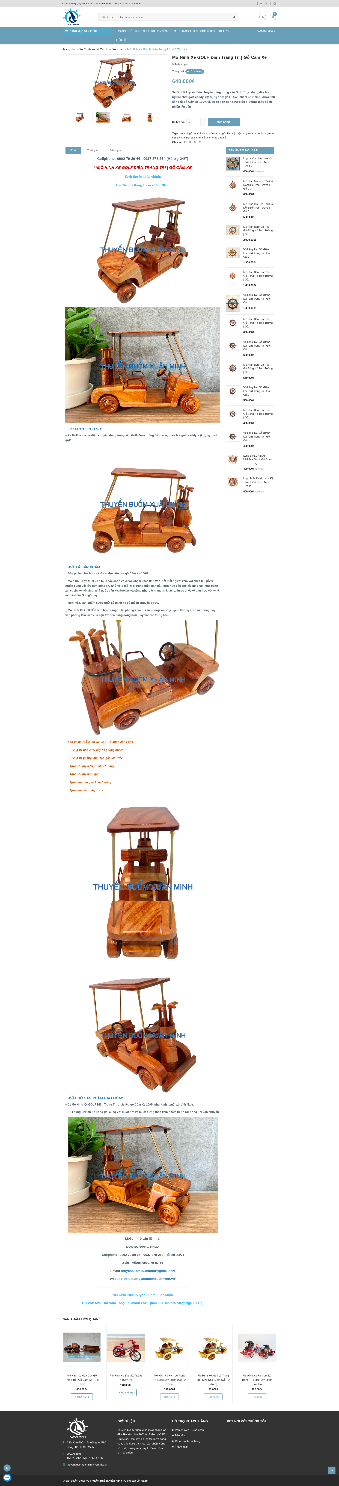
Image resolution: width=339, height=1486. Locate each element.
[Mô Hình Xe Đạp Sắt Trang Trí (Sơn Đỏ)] (126, 1348)
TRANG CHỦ (124, 31)
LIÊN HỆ (121, 40)
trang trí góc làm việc (224, 133)
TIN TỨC (223, 31)
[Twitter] (261, 3)
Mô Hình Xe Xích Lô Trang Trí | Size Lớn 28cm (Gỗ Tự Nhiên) (169, 1379)
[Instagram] (274, 3)
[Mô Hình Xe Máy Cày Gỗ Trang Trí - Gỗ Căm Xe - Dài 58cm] (82, 1348)
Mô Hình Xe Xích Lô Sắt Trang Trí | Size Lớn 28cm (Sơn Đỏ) (257, 1379)
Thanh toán (181, 1446)
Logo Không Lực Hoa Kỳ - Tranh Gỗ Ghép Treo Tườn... (257, 162)
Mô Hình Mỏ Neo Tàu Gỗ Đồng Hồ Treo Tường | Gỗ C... (258, 185)
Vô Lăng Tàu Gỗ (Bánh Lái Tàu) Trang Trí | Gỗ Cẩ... (256, 345)
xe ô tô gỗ (220, 137)
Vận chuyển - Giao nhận (189, 1429)
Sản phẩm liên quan (81, 1319)
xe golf (267, 133)
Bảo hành (180, 1435)
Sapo (144, 1480)
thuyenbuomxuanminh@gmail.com (87, 1464)
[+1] (200, 142)
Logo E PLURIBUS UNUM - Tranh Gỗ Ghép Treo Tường (257, 459)
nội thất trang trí (202, 133)
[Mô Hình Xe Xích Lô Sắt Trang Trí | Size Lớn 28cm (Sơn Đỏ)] (257, 1348)
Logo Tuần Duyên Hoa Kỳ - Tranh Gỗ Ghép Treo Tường (258, 482)
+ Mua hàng (82, 1396)
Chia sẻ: (177, 142)
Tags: (176, 133)
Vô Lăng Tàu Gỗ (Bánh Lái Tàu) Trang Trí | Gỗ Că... (256, 253)
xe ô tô (210, 137)
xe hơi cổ (188, 137)
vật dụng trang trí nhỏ (250, 133)
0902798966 (267, 30)
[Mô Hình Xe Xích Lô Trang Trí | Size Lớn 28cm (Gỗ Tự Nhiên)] (169, 1348)
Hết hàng (169, 1396)
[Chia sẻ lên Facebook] (185, 142)
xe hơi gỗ (199, 137)
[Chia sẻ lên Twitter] (190, 142)
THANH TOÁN (188, 31)
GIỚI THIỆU (207, 31)
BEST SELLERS (145, 31)
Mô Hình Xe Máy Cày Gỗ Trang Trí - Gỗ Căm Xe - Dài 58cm (82, 1379)
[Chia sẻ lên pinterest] (195, 142)
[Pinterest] (270, 3)
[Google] (266, 3)
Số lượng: (178, 121)
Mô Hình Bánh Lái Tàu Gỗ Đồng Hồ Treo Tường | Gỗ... (258, 230)
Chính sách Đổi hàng (187, 1441)
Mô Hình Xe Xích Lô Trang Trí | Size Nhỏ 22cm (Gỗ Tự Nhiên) (213, 1379)
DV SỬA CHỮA (166, 31)
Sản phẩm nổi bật (243, 150)
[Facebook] (257, 3)
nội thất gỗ (186, 133)
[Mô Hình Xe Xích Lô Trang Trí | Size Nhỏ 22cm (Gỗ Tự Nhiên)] (213, 1348)
